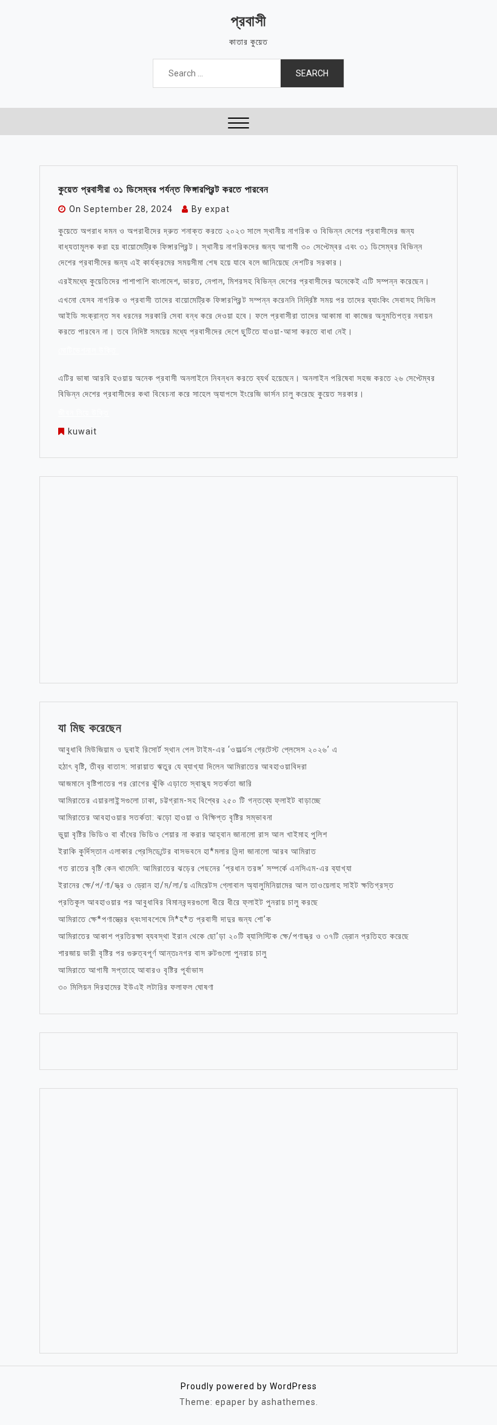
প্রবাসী (249, 21)
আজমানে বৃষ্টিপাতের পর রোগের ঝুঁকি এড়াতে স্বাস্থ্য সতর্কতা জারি (155, 783)
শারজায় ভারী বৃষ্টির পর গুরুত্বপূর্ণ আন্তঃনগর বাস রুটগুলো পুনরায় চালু (162, 953)
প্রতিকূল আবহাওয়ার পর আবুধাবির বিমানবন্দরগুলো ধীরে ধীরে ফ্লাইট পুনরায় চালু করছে (188, 902)
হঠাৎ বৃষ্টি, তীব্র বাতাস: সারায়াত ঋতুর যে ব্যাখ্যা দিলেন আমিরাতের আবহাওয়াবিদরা (182, 766)
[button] (238, 124)
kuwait (82, 431)
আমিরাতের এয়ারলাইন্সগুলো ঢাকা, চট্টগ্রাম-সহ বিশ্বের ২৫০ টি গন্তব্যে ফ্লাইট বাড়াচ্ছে (189, 800)
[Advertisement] (248, 580)
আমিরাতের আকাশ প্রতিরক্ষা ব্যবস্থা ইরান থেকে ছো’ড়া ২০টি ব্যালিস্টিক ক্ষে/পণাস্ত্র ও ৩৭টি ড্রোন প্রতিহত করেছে (233, 936)
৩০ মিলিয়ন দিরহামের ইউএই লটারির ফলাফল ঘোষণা (136, 987)
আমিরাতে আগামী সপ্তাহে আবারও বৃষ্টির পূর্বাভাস (131, 970)
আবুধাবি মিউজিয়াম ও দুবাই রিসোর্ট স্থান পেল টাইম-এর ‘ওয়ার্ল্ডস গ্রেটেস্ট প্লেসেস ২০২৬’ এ (198, 749)
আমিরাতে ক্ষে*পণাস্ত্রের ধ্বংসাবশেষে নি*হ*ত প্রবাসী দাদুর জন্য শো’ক (165, 919)
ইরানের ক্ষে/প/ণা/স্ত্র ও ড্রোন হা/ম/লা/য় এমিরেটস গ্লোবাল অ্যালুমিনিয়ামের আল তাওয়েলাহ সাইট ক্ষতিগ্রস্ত (226, 885)
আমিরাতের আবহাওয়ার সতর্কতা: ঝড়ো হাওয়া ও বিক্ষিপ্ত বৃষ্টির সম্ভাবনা (165, 817)
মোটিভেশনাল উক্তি (88, 350)
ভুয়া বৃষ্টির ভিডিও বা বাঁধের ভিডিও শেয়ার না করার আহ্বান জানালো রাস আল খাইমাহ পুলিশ (192, 834)
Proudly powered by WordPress (249, 1386)
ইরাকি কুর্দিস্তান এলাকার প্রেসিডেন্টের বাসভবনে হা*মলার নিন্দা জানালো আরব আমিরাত (187, 851)
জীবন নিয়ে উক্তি (83, 412)
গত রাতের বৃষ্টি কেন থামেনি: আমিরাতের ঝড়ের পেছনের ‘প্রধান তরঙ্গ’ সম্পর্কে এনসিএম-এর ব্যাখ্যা (205, 868)
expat (217, 209)
